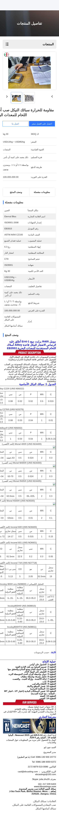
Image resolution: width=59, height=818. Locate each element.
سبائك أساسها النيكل (46, 808)
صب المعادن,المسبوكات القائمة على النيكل (34, 805)
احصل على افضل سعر (42, 123)
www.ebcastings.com (45, 786)
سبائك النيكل (40, 801)
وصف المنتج (16, 192)
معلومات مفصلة (42, 192)
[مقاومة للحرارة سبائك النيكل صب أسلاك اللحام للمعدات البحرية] (29, 71)
